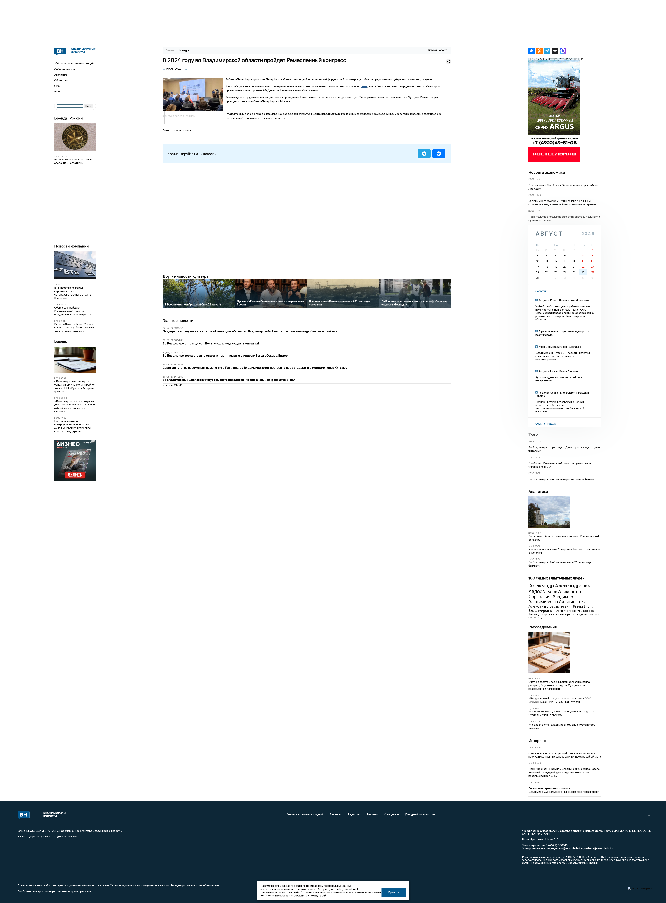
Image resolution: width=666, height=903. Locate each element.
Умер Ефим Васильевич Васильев (559, 346)
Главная (170, 50)
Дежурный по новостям (420, 814)
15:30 (538, 195)
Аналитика (60, 74)
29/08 (57, 156)
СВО (57, 86)
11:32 (63, 418)
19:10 (538, 179)
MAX (75, 836)
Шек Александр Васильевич (557, 604)
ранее (363, 86)
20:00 (64, 398)
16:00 (538, 721)
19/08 (531, 747)
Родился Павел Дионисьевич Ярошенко (563, 300)
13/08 (531, 546)
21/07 (531, 782)
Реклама (372, 814)
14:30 (538, 441)
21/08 (531, 695)
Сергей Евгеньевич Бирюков (558, 614)
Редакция (354, 814)
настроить (281, 895)
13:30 (538, 533)
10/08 (531, 559)
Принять (393, 892)
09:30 (538, 763)
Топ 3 (533, 434)
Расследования (542, 626)
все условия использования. (364, 892)
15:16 (63, 321)
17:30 (537, 695)
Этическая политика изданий (305, 814)
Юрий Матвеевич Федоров (574, 611)
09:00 (64, 156)
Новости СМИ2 (173, 385)
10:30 (537, 546)
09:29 (538, 457)
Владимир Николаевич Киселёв (550, 618)
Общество (61, 80)
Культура (184, 50)
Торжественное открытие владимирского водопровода (563, 332)
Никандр (535, 614)
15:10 (538, 210)
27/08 (57, 304)
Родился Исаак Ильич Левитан (558, 371)
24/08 (531, 533)
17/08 (531, 708)
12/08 (531, 721)
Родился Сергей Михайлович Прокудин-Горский (562, 394)
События (540, 291)
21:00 (63, 377)
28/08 (57, 284)
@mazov (62, 836)
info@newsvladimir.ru (571, 848)
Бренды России (68, 118)
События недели (64, 69)
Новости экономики (546, 172)
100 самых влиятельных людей (74, 63)
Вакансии (335, 814)
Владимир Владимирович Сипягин (552, 599)
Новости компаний (71, 246)
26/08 (57, 418)
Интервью (537, 740)
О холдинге (391, 814)
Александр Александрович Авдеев (559, 588)
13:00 (537, 708)
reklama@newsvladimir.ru (599, 848)
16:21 (63, 304)
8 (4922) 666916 (557, 845)
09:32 (538, 747)
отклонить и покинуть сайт (310, 895)
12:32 (63, 284)
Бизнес (60, 341)
